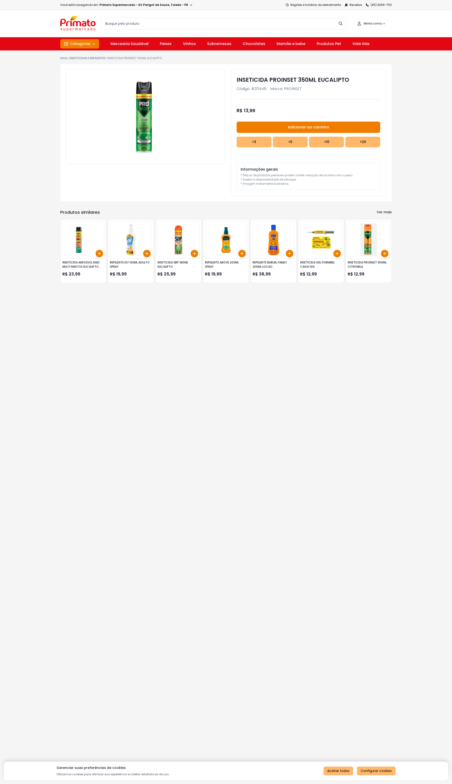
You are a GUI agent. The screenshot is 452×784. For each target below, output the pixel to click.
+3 (254, 142)
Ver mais (384, 212)
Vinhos (189, 43)
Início (64, 58)
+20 (363, 142)
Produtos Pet (329, 43)
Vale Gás (361, 43)
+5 (290, 142)
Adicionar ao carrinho (308, 127)
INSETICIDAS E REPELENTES (87, 58)
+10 (326, 142)
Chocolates (254, 43)
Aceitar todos (338, 770)
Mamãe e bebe (291, 43)
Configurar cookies (376, 770)
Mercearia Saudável (129, 43)
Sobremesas (219, 43)
